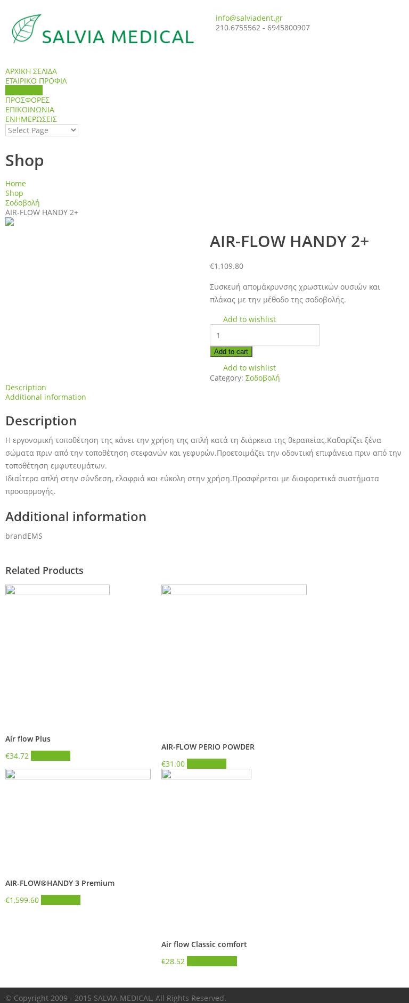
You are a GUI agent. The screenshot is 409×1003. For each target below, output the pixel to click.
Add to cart (231, 352)
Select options (212, 961)
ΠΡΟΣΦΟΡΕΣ (27, 100)
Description (25, 387)
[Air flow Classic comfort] (234, 848)
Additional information (45, 397)
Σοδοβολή (22, 203)
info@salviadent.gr (249, 18)
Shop (14, 193)
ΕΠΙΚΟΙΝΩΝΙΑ (29, 109)
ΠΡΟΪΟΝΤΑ (24, 90)
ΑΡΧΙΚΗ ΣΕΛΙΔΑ (31, 71)
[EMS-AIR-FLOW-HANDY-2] (102, 221)
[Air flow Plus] (78, 653)
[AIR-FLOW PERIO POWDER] (234, 657)
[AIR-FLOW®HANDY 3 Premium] (78, 817)
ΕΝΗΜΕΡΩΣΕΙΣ (31, 119)
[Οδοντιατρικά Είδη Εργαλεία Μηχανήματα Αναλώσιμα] (102, 28)
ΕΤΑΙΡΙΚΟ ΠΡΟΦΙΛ (36, 81)
